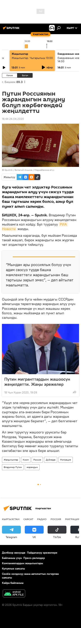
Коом (26, 459)
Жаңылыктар (11, 459)
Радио (42, 519)
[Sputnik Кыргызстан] (12, 29)
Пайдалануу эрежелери (42, 552)
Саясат (28, 519)
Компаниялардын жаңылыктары (22, 563)
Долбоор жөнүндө (13, 552)
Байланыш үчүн (12, 558)
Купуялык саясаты (13, 568)
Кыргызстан (10, 519)
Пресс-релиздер (34, 558)
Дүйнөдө (50, 459)
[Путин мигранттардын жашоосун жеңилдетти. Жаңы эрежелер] (40, 349)
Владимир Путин (13, 467)
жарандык (32, 467)
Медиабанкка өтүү (44, 169)
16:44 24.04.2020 (13, 119)
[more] (74, 392)
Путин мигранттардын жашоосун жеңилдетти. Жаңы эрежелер (37, 382)
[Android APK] (14, 594)
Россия (37, 459)
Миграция (65, 459)
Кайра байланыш (13, 583)
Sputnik (9, 169)
